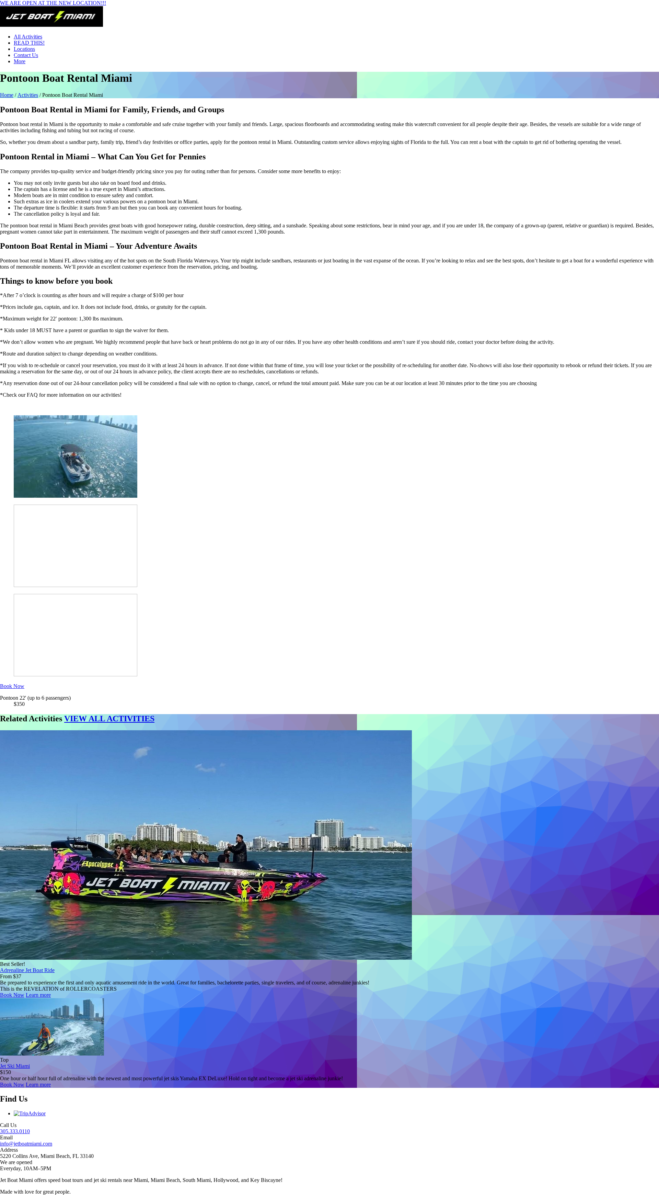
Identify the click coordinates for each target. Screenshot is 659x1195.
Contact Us (26, 55)
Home (6, 95)
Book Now (12, 995)
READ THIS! (29, 43)
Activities (28, 95)
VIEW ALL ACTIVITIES (109, 718)
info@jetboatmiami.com (26, 1144)
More (19, 61)
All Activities (28, 37)
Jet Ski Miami (15, 1066)
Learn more (38, 995)
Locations (24, 49)
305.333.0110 (15, 1131)
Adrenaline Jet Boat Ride (27, 970)
